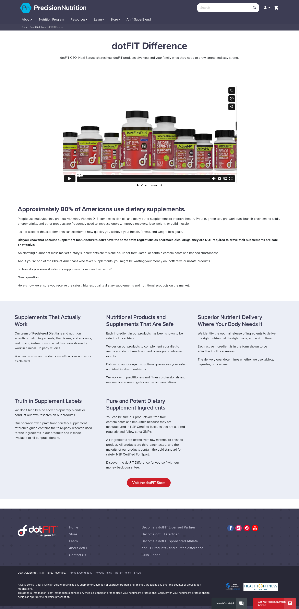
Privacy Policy (103, 572)
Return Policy (123, 572)
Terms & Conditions (80, 572)
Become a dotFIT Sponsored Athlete (170, 541)
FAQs (137, 572)
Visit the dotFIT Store (148, 482)
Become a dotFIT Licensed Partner (168, 527)
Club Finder (151, 555)
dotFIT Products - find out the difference (172, 548)
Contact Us (77, 555)
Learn (73, 541)
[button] (266, 8)
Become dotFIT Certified (161, 534)
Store (73, 534)
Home (73, 527)
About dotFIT (79, 548)
